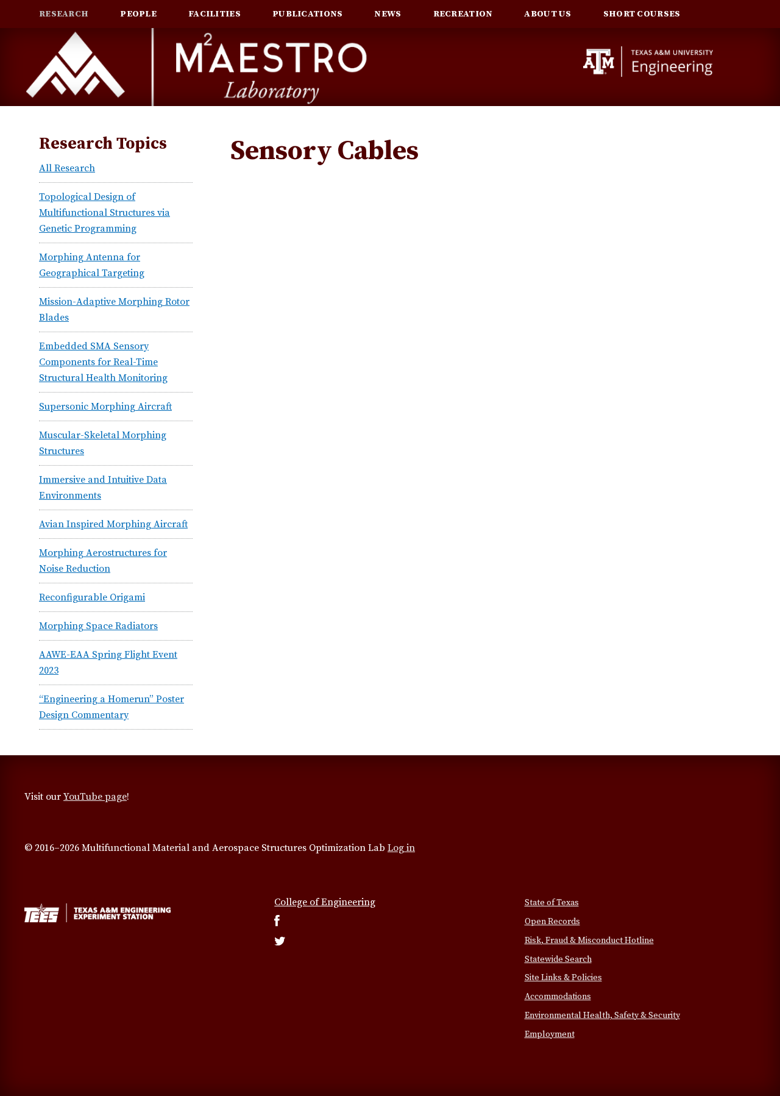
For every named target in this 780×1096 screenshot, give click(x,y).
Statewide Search (558, 959)
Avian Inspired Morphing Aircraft (113, 524)
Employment (550, 1034)
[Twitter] (280, 942)
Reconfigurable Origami (92, 597)
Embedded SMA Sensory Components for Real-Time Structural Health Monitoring (103, 362)
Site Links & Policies (563, 977)
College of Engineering (324, 902)
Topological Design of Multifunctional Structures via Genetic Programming (104, 213)
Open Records (552, 921)
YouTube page (95, 797)
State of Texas (552, 902)
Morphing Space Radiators (98, 626)
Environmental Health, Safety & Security (602, 1015)
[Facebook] (277, 922)
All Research (67, 168)
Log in (401, 848)
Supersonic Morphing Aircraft (105, 406)
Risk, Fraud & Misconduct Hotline (589, 940)
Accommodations (558, 996)
